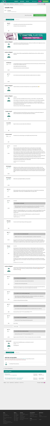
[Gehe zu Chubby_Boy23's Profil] (9, 115)
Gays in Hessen (16, 420)
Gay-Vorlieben (22, 419)
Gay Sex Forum (14, 11)
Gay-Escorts (21, 415)
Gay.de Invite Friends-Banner (33, 416)
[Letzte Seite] (13, 19)
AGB (3, 419)
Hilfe (39, 414)
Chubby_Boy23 (8, 111)
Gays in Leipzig (16, 419)
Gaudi (30, 420)
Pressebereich (32, 413)
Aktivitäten (43, 382)
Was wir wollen (5, 417)
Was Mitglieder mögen (6, 415)
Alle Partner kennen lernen (33, 419)
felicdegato (8, 166)
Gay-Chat (4, 413)
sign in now (24, 358)
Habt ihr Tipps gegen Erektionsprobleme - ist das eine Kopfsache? (14, 378)
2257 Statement (5, 423)
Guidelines (4, 418)
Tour (3, 416)
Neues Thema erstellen (28, 15)
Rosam (8, 246)
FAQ (39, 413)
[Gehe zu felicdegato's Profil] (9, 170)
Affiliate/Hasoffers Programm (34, 414)
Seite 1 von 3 (17, 19)
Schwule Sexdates (22, 413)
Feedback (40, 415)
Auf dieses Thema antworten (39, 15)
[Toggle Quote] (14, 203)
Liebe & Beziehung (19, 379)
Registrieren (45, 1)
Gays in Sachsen (16, 418)
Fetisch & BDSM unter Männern (24, 414)
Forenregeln (38, 382)
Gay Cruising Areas (22, 416)
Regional (15, 412)
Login (40, 1)
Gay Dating (21, 412)
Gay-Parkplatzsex (22, 417)
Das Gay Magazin (5, 414)
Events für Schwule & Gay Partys (24, 418)
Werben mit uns (32, 415)
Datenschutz (4, 421)
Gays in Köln (15, 416)
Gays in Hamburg (16, 414)
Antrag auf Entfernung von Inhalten (7, 422)
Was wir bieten (10, 417)
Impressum (4, 420)
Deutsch (35, 1)
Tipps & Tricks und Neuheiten (43, 416)
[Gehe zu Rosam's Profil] (9, 249)
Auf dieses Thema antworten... (14, 363)
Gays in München (16, 417)
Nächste (10, 19)
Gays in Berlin (15, 413)
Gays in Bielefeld (16, 415)
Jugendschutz (9, 421)
